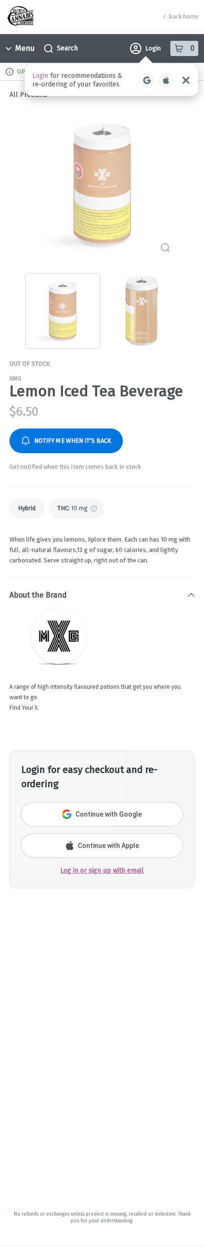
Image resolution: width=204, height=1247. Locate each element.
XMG (15, 378)
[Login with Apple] (166, 80)
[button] (111, 80)
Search (67, 48)
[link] (26, 508)
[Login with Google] (147, 80)
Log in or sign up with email (102, 870)
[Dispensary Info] (9, 72)
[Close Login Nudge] (186, 80)
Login (153, 48)
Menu (25, 48)
